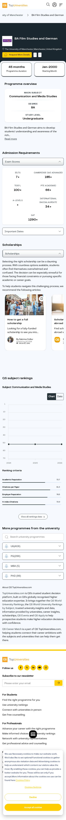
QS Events (23, 615)
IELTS (18, 172)
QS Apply (39, 615)
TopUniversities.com (13, 593)
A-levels (18, 200)
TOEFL (17, 185)
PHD (16, 575)
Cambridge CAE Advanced (48, 172)
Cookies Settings (33, 787)
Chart (52, 396)
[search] (48, 4)
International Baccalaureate (48, 200)
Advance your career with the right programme (28, 728)
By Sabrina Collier (24, 339)
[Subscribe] (58, 683)
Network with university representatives (24, 738)
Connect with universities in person (21, 709)
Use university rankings (15, 704)
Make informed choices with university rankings (28, 733)
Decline (33, 797)
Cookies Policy (23, 780)
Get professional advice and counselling (24, 743)
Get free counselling (13, 714)
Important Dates (14, 231)
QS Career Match (12, 629)
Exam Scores (12, 161)
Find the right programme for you (21, 699)
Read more (11, 138)
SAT (33, 215)
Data (59, 396)
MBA (15, 566)
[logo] (14, 4)
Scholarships (12, 253)
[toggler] (61, 4)
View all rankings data (31, 516)
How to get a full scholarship (17, 321)
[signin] (54, 4)
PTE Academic (48, 185)
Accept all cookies (33, 807)
